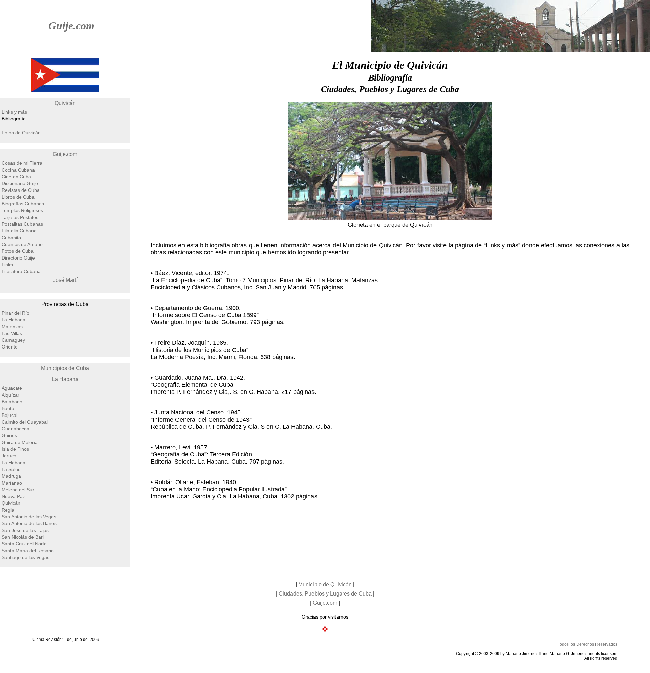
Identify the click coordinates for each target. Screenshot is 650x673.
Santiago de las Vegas (25, 557)
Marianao (12, 483)
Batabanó (12, 401)
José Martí (65, 280)
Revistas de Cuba (21, 190)
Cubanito (11, 237)
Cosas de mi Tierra (22, 163)
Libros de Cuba (18, 197)
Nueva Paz (13, 496)
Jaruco (9, 455)
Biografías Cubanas (23, 203)
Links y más (14, 112)
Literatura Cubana (21, 271)
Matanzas (12, 326)
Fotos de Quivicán (21, 132)
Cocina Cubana (18, 170)
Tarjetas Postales (20, 217)
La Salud (11, 469)
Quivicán (65, 103)
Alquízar (10, 395)
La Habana (13, 319)
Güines (9, 435)
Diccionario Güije (20, 183)
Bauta (8, 408)
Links (7, 264)
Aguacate (12, 388)
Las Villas (12, 333)
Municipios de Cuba (65, 368)
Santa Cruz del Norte (24, 543)
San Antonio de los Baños (29, 523)
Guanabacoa (15, 428)
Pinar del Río (15, 313)
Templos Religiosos (22, 210)
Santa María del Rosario (28, 550)
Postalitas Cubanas (22, 224)
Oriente (10, 347)
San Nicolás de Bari (23, 537)
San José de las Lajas (25, 530)
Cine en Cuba (16, 176)
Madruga (11, 476)
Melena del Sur (18, 489)
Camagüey (13, 340)
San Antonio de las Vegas (29, 516)
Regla (8, 510)
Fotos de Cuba (18, 251)
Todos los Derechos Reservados (588, 644)
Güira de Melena (20, 442)
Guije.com (71, 26)
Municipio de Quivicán (325, 584)
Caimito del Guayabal (25, 422)
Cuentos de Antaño (22, 244)
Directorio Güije (18, 258)
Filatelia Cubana (19, 230)
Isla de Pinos (15, 449)
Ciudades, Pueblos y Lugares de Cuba (325, 594)
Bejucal (9, 415)
